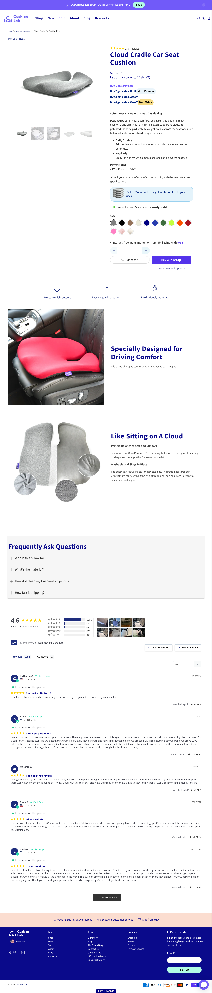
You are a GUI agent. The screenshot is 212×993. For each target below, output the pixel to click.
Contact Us (93, 949)
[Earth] (130, 222)
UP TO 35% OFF (23, 31)
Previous (12, 39)
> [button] (107, 897)
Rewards (102, 18)
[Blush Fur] (121, 231)
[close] (203, 5)
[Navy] (146, 222)
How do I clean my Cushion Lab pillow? (42, 581)
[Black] (121, 222)
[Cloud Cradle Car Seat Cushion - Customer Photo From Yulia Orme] (139, 622)
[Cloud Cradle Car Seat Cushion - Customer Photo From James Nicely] (126, 632)
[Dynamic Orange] (179, 222)
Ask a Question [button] (160, 647)
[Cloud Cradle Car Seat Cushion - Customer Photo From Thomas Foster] (139, 632)
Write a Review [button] (190, 647)
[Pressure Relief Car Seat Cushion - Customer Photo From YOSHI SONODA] (114, 622)
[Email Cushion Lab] (23, 953)
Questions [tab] (42, 656)
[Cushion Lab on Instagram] (18, 953)
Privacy (131, 945)
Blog (87, 18)
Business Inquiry (96, 960)
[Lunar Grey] (138, 222)
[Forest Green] (163, 222)
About (74, 18)
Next (22, 39)
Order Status (94, 952)
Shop (139, 5)
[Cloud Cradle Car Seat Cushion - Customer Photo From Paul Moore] (102, 622)
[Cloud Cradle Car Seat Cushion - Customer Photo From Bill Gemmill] (114, 632)
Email (171, 953)
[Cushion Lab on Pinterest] (14, 953)
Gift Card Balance (97, 956)
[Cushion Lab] (17, 18)
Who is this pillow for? (30, 558)
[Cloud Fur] (130, 231)
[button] (193, 704)
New (51, 18)
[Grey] (113, 222)
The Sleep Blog (95, 945)
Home (9, 31)
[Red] (188, 222)
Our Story (93, 938)
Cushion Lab (22, 984)
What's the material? (29, 569)
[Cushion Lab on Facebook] (10, 953)
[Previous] (20, 84)
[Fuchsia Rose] (113, 231)
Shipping (132, 938)
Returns (131, 941)
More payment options (172, 268)
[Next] (90, 84)
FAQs (90, 941)
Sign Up (184, 970)
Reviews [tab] (17, 656)
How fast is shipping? (29, 592)
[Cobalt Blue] (155, 222)
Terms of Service (136, 949)
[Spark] (171, 222)
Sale (62, 18)
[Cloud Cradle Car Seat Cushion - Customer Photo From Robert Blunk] (126, 622)
